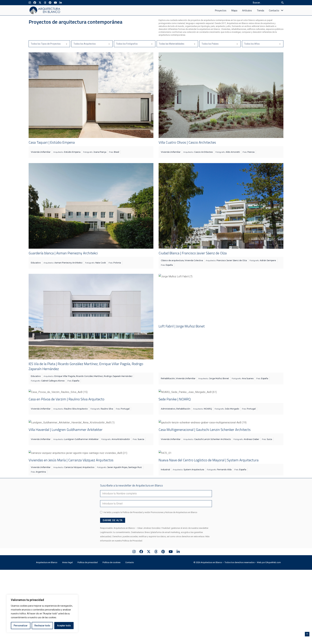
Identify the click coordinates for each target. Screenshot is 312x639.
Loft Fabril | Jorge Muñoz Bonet (182, 326)
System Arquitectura (194, 469)
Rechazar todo (42, 625)
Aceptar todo (64, 625)
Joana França (99, 152)
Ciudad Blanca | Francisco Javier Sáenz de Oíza (193, 253)
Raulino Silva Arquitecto (76, 409)
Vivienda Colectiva (194, 260)
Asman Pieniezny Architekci (68, 262)
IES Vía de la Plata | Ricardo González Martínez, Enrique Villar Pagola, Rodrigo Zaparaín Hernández (86, 366)
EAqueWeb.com (273, 575)
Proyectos (220, 10)
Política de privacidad (88, 575)
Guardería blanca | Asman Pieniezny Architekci (63, 253)
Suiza (269, 439)
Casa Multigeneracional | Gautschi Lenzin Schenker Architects (205, 429)
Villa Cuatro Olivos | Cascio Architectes (187, 142)
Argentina (41, 472)
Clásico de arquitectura (172, 260)
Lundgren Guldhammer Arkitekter (81, 439)
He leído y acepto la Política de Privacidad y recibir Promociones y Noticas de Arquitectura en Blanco (150, 525)
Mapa (234, 10)
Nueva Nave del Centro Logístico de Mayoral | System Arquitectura (209, 460)
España (169, 265)
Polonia (117, 262)
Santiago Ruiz (135, 467)
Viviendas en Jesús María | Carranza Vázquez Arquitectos (71, 460)
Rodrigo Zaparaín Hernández (118, 376)
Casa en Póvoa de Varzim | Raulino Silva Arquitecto (66, 399)
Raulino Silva (107, 409)
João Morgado (232, 409)
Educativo (36, 262)
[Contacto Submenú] (282, 10)
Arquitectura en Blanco (46, 575)
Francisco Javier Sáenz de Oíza (232, 260)
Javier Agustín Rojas (117, 467)
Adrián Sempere (268, 260)
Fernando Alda (224, 469)
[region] (42, 614)
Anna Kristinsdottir (121, 439)
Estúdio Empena (72, 152)
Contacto (274, 10)
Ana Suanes (248, 378)
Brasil (116, 152)
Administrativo (168, 409)
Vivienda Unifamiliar (41, 152)
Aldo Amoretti (233, 152)
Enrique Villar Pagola (64, 376)
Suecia (141, 439)
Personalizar (21, 625)
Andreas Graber (251, 439)
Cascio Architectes (203, 152)
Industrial (165, 469)
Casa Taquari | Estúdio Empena (52, 142)
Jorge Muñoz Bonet (219, 378)
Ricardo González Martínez (89, 376)
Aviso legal (67, 575)
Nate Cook (100, 262)
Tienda (260, 10)
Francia (250, 152)
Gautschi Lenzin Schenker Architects (212, 439)
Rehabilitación (168, 378)
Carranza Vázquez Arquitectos (79, 467)
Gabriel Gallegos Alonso (53, 380)
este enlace (199, 549)
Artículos (247, 10)
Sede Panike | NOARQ (175, 399)
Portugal (125, 409)
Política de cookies (111, 575)
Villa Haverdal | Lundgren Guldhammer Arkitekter (66, 429)
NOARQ (208, 409)
